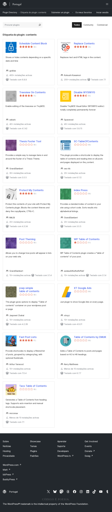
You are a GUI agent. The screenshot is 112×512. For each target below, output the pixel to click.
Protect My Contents (31, 190)
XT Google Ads (83, 288)
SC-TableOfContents (86, 141)
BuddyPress (10, 479)
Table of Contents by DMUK (90, 337)
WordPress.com (12, 465)
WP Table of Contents (87, 239)
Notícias (7, 446)
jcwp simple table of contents (29, 290)
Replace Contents (84, 43)
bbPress (8, 474)
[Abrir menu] (107, 4)
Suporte (61, 446)
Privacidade (9, 456)
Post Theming (27, 239)
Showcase (35, 441)
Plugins (33, 451)
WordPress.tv (65, 456)
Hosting (7, 451)
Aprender (61, 441)
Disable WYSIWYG (84, 92)
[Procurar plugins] (39, 25)
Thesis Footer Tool (30, 141)
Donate (90, 451)
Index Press (81, 190)
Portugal (13, 491)
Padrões (34, 456)
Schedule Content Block (33, 43)
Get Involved (91, 441)
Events (88, 446)
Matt (6, 469)
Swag (89, 456)
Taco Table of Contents (33, 385)
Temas (33, 446)
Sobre (6, 441)
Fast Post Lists (28, 337)
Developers (63, 451)
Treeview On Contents (32, 92)
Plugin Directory (10, 12)
